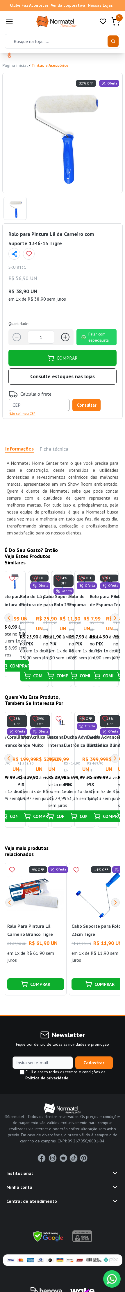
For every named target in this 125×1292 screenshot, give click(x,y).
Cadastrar (93, 1062)
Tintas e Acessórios (50, 65)
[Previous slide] (9, 902)
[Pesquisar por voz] (9, 56)
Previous (8, 617)
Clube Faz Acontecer (29, 5)
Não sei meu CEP (22, 413)
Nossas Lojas (100, 5)
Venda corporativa (68, 5)
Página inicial (15, 65)
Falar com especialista (98, 337)
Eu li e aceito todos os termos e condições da (65, 1075)
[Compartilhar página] (14, 254)
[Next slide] (115, 902)
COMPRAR (67, 358)
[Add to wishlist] (29, 254)
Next (115, 617)
